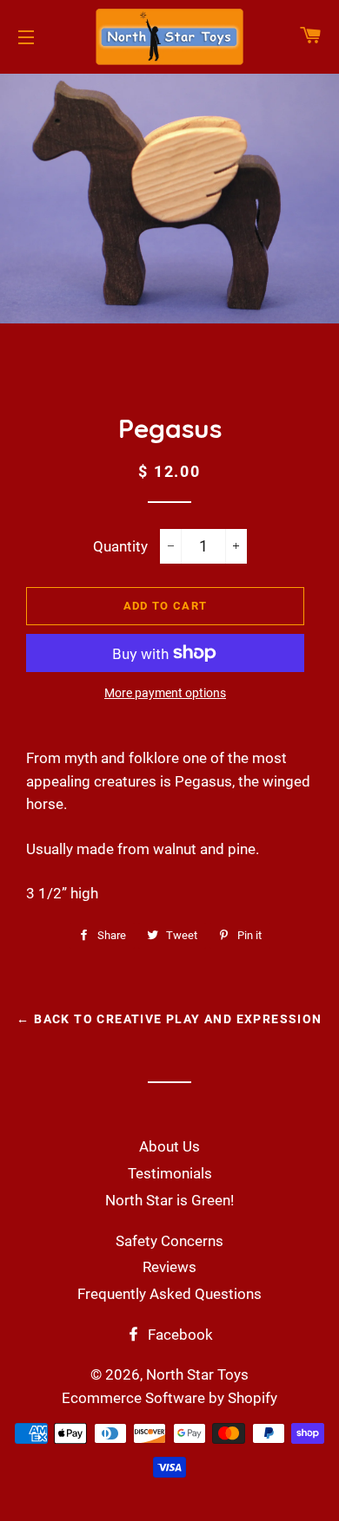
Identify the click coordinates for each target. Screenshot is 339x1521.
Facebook (178, 1334)
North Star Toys (197, 1374)
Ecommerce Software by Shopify (169, 1398)
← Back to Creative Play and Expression (169, 1019)
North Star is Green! (169, 1200)
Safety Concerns (169, 1241)
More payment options (165, 693)
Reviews (169, 1267)
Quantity (120, 546)
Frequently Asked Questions (169, 1293)
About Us (169, 1146)
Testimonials (170, 1173)
